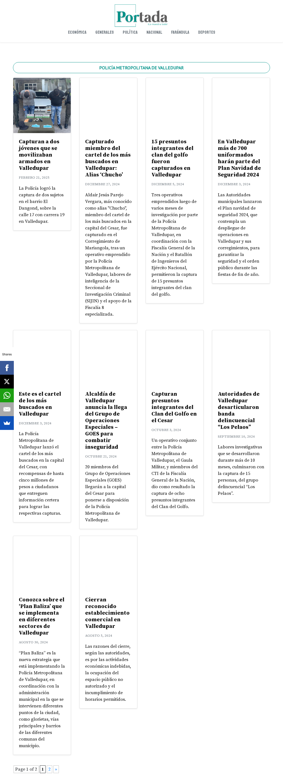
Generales (104, 32)
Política (130, 32)
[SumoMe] (7, 423)
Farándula (180, 32)
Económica (77, 32)
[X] (7, 381)
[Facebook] (7, 368)
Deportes (206, 32)
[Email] (7, 409)
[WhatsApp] (7, 395)
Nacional (154, 32)
